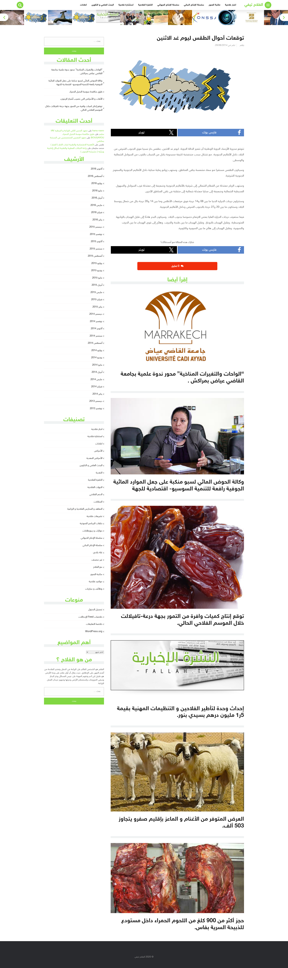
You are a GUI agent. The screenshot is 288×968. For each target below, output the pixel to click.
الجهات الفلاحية (95, 487)
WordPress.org (93, 631)
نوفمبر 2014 (96, 321)
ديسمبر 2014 (95, 314)
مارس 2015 (96, 292)
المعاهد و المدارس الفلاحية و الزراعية (84, 509)
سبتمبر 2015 (96, 248)
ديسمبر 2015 (95, 227)
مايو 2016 (97, 190)
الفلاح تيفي (253, 5)
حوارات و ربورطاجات (92, 530)
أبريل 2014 (97, 372)
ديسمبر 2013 (95, 401)
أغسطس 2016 (95, 176)
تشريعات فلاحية (94, 516)
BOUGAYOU (97, 137)
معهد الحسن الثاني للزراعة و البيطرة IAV (69, 130)
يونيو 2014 (96, 357)
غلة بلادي (97, 552)
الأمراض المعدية (94, 458)
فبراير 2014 (96, 386)
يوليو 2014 (96, 350)
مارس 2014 (96, 379)
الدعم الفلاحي (95, 494)
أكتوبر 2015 (96, 241)
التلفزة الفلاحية (145, 5)
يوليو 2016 (96, 183)
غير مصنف (97, 560)
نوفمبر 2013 (96, 408)
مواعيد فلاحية (95, 581)
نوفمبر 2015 (96, 234)
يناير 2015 (97, 307)
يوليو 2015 (96, 263)
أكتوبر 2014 (96, 328)
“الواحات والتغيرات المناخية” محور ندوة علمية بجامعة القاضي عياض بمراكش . (76, 71)
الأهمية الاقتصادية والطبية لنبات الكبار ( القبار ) (72, 144)
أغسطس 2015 (95, 256)
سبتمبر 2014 (96, 336)
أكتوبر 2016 (96, 169)
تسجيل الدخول (95, 609)
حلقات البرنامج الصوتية (91, 523)
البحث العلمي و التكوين (103, 5)
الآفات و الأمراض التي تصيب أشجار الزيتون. (81, 99)
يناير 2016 (97, 219)
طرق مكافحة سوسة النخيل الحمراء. (85, 91)
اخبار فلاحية (230, 5)
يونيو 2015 (96, 270)
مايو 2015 (97, 277)
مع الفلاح (97, 567)
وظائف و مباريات (93, 589)
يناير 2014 (97, 394)
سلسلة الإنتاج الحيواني (168, 5)
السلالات (98, 501)
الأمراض (98, 451)
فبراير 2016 (96, 212)
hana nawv (98, 130)
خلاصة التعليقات (94, 624)
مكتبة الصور (214, 5)
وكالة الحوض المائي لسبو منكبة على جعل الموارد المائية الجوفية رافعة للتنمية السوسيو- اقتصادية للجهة (75, 82)
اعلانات (83, 5)
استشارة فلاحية (126, 5)
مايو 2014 (97, 365)
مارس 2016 (96, 205)
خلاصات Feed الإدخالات (90, 617)
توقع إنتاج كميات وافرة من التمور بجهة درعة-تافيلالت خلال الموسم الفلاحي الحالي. (73, 108)
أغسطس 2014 (95, 343)
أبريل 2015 (97, 285)
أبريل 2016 (97, 198)
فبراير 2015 (96, 299)
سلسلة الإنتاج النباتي (194, 5)
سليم (101, 134)
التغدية (99, 472)
